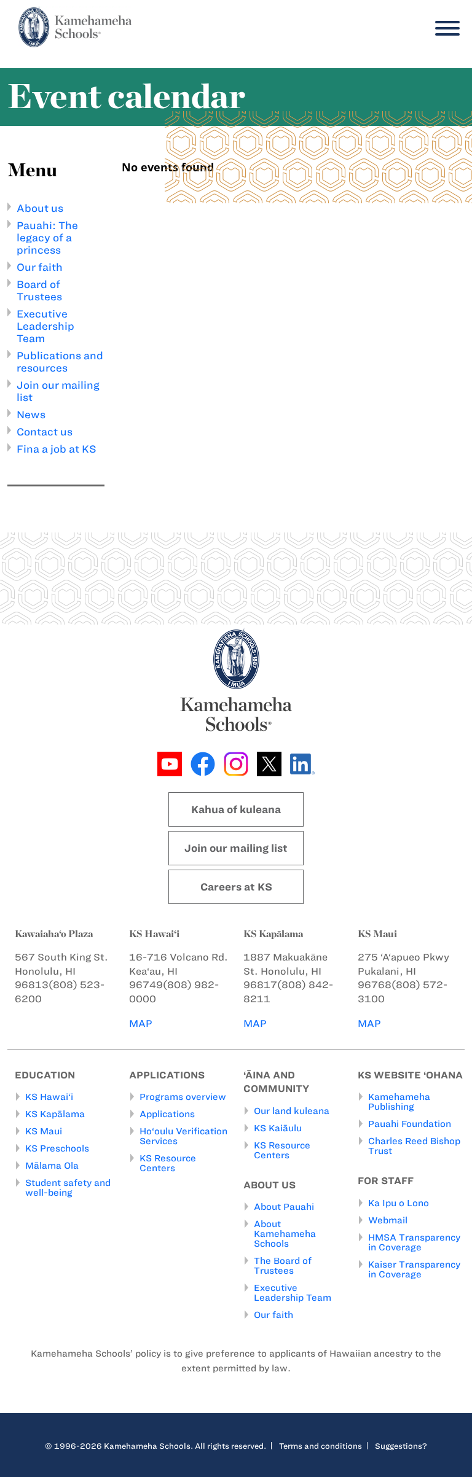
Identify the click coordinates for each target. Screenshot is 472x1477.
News (31, 414)
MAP (140, 1023)
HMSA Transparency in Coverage (414, 1242)
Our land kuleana (291, 1111)
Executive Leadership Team (45, 326)
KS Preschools (57, 1148)
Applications (167, 1114)
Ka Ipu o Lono (398, 1203)
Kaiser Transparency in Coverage (414, 1269)
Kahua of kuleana (236, 809)
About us (40, 208)
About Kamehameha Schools (285, 1234)
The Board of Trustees (283, 1266)
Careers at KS (236, 886)
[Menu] (444, 28)
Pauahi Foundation (409, 1124)
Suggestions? (401, 1445)
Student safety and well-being (68, 1188)
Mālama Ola (52, 1166)
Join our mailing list (236, 848)
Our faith (40, 267)
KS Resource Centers (168, 1163)
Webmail (387, 1220)
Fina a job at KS (56, 448)
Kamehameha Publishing (399, 1102)
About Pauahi (284, 1207)
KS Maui (43, 1131)
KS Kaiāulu (278, 1128)
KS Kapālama (55, 1114)
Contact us (45, 431)
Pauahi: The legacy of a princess (47, 237)
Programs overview (183, 1097)
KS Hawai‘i (49, 1097)
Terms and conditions (320, 1445)
